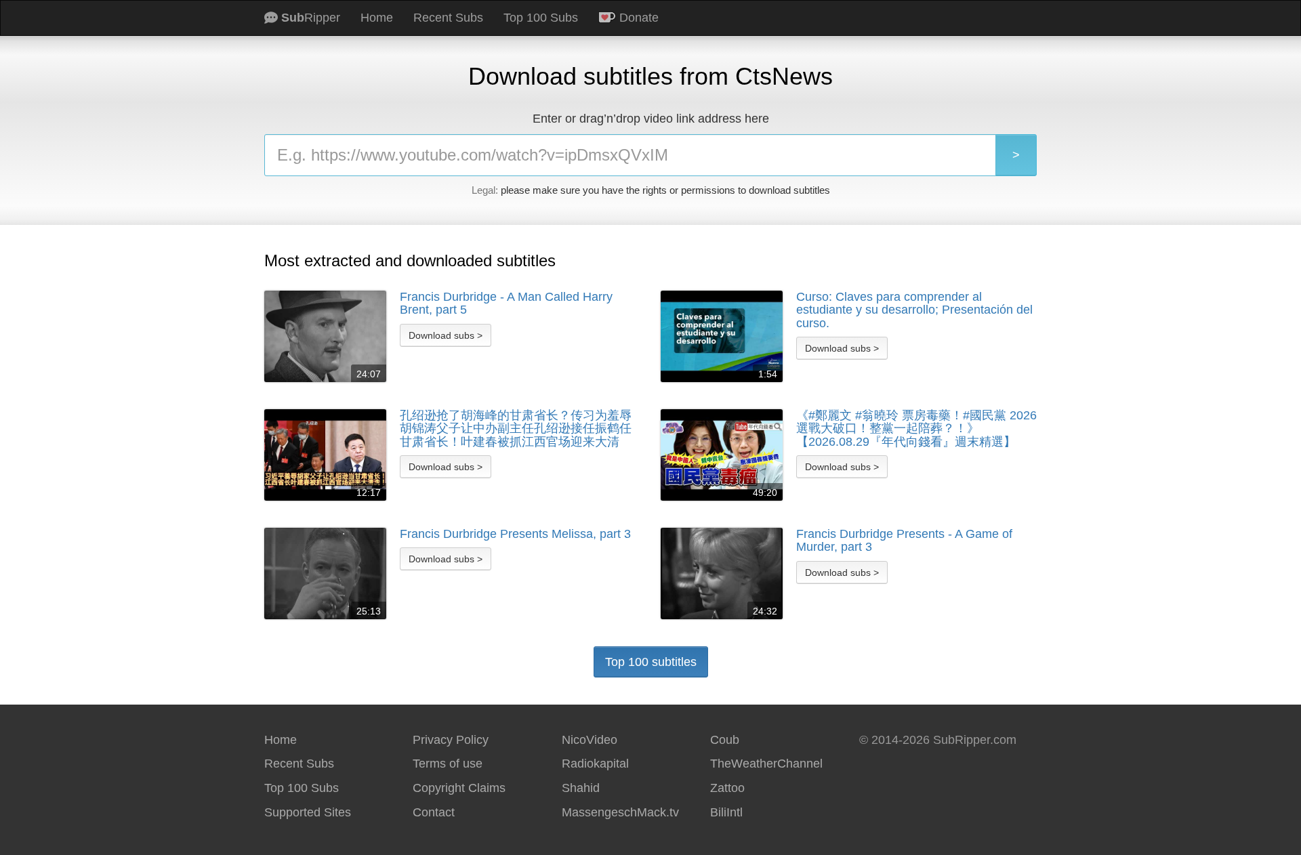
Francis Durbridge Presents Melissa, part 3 (515, 534)
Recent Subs (448, 17)
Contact (434, 812)
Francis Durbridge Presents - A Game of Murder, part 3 (904, 541)
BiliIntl (726, 812)
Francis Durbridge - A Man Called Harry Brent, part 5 (506, 304)
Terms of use (447, 763)
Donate (637, 17)
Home (376, 17)
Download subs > (445, 335)
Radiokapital (595, 763)
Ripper (310, 17)
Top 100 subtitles (651, 662)
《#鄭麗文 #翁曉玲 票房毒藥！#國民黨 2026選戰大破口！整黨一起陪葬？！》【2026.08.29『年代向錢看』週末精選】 (916, 429)
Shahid (581, 788)
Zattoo (727, 788)
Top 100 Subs (540, 17)
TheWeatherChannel (766, 763)
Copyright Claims (459, 788)
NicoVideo (589, 740)
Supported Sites (307, 812)
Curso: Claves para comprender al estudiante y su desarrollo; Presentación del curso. (914, 310)
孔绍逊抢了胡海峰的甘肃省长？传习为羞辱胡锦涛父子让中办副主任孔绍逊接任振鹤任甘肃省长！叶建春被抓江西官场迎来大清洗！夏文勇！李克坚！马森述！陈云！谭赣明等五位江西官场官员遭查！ (516, 429)
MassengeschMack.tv (620, 812)
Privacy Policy (451, 740)
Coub (724, 740)
